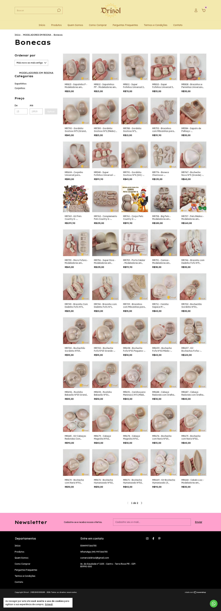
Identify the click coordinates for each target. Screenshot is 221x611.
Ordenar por (25, 55)
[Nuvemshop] (195, 592)
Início (42, 25)
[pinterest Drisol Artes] (159, 538)
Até (31, 105)
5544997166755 (88, 545)
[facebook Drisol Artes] (153, 538)
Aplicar (51, 111)
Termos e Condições (155, 25)
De (16, 105)
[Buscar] (58, 10)
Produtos (56, 25)
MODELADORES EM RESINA (37, 35)
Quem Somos (75, 25)
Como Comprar (98, 25)
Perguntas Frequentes (125, 25)
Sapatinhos (20, 83)
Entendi (49, 604)
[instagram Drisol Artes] (147, 538)
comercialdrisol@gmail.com (94, 557)
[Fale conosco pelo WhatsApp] (214, 604)
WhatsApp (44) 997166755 (94, 551)
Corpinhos (20, 88)
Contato (177, 25)
